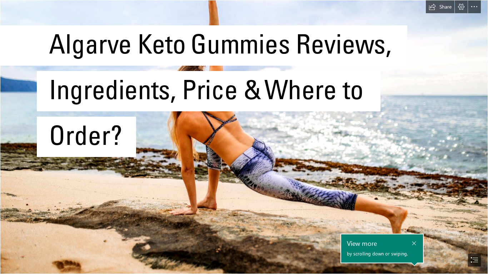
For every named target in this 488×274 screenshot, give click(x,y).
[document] (244, 137)
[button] (440, 6)
